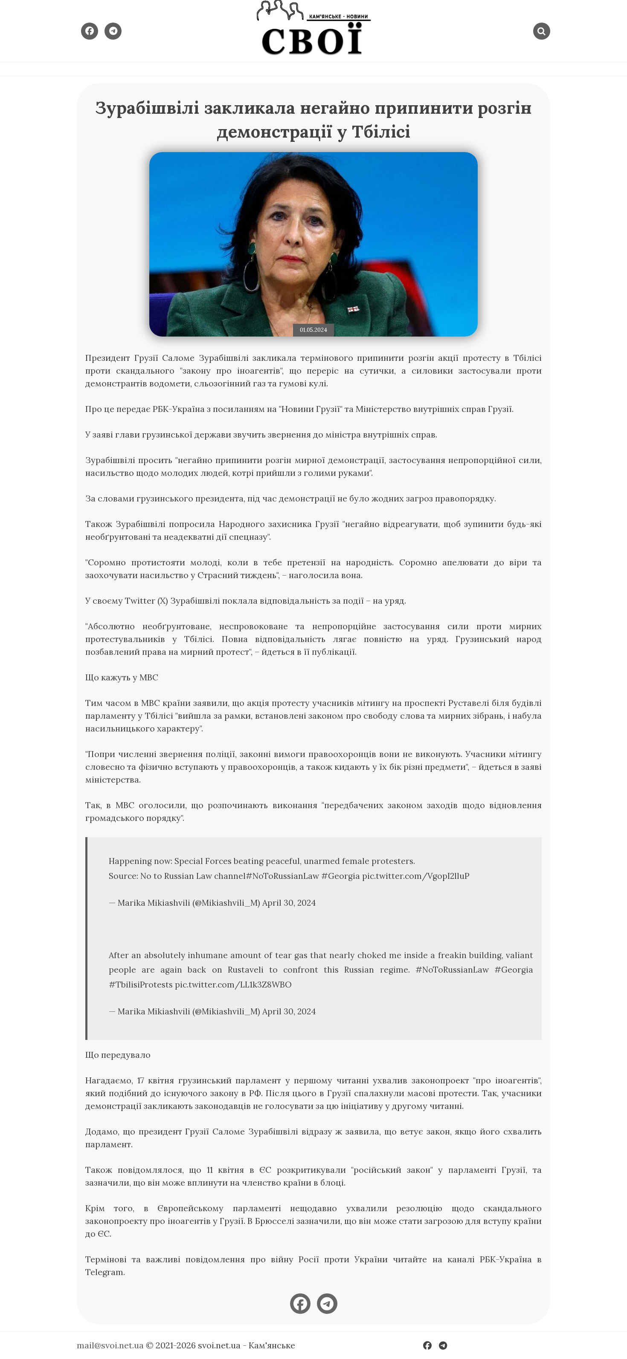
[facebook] (300, 1303)
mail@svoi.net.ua (110, 1345)
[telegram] (327, 1303)
